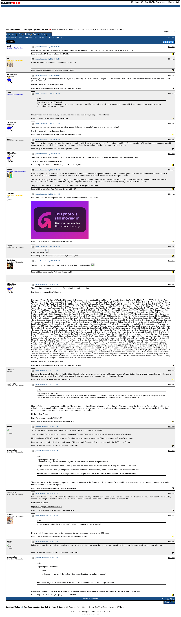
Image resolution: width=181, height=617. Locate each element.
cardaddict (11, 193)
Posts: (34, 54)
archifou (10, 515)
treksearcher (12, 450)
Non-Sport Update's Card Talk (36, 29)
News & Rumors (58, 29)
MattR (9, 46)
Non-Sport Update (13, 29)
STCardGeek (12, 75)
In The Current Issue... (159, 2)
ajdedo (9, 426)
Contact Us (173, 2)
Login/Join (170, 38)
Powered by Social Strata (91, 598)
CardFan (10, 370)
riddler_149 (11, 384)
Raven (9, 169)
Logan (9, 139)
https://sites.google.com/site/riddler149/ (46, 418)
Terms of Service (103, 611)
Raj (8, 58)
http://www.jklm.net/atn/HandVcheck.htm (47, 292)
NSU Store (145, 2)
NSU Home (135, 2)
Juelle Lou (11, 260)
